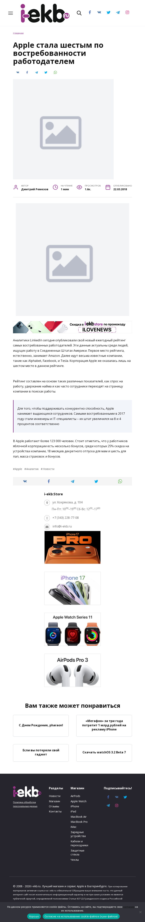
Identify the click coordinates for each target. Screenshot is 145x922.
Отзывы (54, 806)
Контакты (55, 811)
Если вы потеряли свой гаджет (41, 752)
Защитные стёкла (77, 852)
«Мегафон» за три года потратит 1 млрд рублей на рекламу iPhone (104, 725)
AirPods (75, 796)
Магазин (54, 801)
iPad (73, 811)
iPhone (75, 806)
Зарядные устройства (78, 834)
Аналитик (32, 469)
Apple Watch (78, 801)
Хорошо (34, 916)
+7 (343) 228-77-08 (65, 518)
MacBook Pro (79, 822)
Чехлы (75, 859)
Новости (48, 469)
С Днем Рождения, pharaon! (41, 725)
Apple (18, 469)
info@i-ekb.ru (62, 526)
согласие (128, 906)
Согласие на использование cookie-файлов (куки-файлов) (81, 916)
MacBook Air (78, 816)
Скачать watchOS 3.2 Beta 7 (104, 752)
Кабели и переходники (79, 843)
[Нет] (140, 912)
